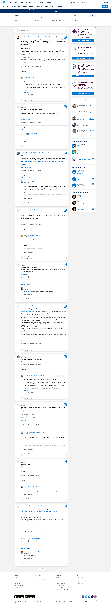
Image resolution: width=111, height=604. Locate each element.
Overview (25, 6)
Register (63, 10)
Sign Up (105, 6)
